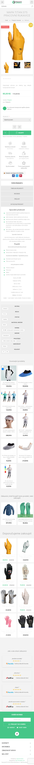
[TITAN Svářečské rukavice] (8, 596)
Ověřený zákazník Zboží (22, 678)
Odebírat (12, 727)
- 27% (31, 25)
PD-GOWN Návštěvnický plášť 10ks (8, 407)
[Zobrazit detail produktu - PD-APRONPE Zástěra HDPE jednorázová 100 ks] (9, 373)
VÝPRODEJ (5, 27)
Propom (9, 100)
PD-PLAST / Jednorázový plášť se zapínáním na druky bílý (25, 432)
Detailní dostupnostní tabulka (14, 173)
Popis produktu (17, 183)
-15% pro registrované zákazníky (25, 516)
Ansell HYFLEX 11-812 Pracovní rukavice (26, 582)
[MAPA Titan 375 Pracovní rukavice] (8, 546)
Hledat (32, 6)
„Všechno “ (17, 673)
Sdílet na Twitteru (17, 175)
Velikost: (6, 116)
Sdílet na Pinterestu (20, 175)
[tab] (17, 183)
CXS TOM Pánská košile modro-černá (8, 520)
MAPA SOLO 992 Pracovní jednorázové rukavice (25, 607)
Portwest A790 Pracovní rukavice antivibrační (26, 632)
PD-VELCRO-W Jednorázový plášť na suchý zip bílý (8, 482)
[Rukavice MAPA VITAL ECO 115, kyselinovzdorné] (8, 621)
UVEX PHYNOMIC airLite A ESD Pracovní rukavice (8, 582)
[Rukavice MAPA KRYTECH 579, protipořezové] (25, 546)
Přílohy (17, 199)
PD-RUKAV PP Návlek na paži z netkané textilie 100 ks (25, 457)
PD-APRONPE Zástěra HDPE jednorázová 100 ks (8, 383)
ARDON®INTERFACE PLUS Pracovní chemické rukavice (25, 520)
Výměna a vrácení (10, 146)
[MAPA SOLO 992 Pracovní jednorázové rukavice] (25, 596)
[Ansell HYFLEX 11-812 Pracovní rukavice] (25, 571)
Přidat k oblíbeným (15, 127)
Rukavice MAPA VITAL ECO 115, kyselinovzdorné (8, 632)
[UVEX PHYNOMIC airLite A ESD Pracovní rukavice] (8, 571)
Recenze (17, 193)
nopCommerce (19, 758)
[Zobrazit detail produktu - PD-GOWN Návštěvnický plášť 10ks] (9, 397)
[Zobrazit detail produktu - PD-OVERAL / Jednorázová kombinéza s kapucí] (25, 397)
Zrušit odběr (22, 727)
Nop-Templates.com (20, 760)
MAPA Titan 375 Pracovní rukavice (8, 557)
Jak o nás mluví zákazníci (17, 651)
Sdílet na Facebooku (13, 175)
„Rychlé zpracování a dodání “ (17, 701)
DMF (21, 223)
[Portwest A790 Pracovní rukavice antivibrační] (25, 621)
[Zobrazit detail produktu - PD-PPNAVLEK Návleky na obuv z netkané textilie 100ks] (9, 446)
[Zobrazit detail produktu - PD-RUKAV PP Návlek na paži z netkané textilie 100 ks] (25, 446)
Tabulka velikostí (17, 188)
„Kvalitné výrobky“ (17, 658)
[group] (25, 510)
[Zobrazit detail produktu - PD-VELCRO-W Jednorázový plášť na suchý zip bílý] (9, 471)
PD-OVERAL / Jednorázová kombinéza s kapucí (25, 407)
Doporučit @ (19, 127)
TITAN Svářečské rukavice (8, 606)
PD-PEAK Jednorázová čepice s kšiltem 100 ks (9, 431)
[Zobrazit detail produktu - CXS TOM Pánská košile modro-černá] (9, 510)
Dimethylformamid (11, 223)
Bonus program (24, 155)
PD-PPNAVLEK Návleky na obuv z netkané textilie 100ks (9, 457)
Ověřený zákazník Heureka (21, 663)
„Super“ (17, 687)
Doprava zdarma (10, 155)
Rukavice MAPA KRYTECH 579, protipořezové (25, 557)
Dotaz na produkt (17, 204)
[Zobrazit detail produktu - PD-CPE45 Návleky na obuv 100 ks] (25, 373)
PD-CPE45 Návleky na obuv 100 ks (25, 383)
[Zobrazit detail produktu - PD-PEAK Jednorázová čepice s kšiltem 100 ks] (9, 420)
